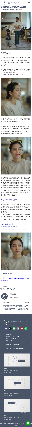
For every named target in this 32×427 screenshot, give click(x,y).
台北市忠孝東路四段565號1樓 (11, 417)
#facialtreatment (14, 229)
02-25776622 (8, 373)
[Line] (14, 328)
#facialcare (23, 229)
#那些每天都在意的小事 (7, 224)
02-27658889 (8, 419)
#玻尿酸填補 (13, 200)
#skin (2, 229)
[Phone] (17, 328)
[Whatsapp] (25, 328)
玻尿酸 (6, 280)
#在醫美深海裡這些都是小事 (9, 226)
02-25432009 (8, 395)
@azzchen (7, 273)
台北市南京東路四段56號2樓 (11, 370)
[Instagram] (10, 328)
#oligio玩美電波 (5, 200)
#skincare (7, 229)
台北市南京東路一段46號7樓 (11, 393)
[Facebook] (6, 328)
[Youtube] (21, 328)
